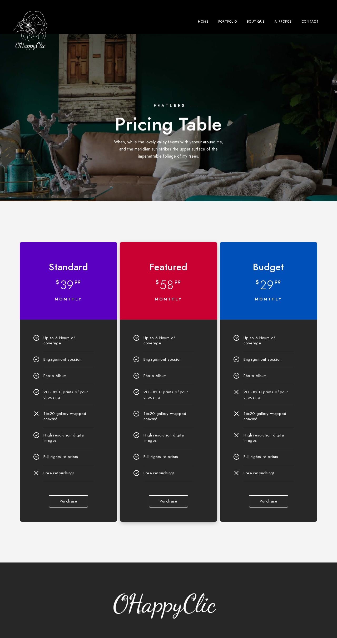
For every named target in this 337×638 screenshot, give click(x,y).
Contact (310, 21)
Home (203, 21)
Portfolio (227, 21)
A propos (283, 21)
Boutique (256, 21)
